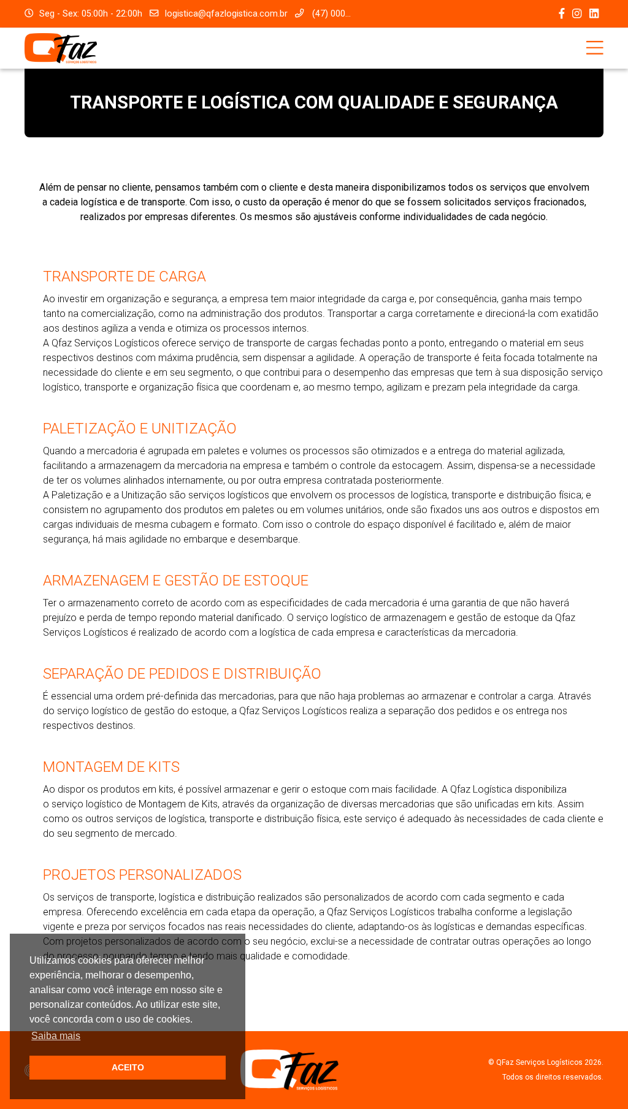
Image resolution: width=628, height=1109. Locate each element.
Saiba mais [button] (55, 1036)
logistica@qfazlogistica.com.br (226, 14)
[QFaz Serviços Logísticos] (61, 47)
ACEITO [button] (128, 1067)
